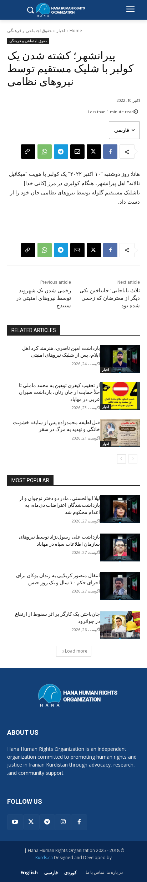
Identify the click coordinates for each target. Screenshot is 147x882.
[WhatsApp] (44, 151)
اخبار (60, 31)
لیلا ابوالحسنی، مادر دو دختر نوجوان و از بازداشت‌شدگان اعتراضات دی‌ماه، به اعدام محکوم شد (59, 505)
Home (76, 31)
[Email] (77, 151)
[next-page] (121, 459)
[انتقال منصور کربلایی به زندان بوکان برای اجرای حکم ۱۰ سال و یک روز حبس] (120, 586)
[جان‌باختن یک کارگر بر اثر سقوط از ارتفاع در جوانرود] (120, 625)
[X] (94, 151)
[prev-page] (132, 459)
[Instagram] (63, 822)
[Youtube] (15, 822)
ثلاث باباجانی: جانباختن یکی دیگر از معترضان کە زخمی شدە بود (110, 298)
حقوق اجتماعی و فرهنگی (29, 31)
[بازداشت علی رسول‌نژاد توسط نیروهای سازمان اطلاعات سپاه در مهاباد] (120, 547)
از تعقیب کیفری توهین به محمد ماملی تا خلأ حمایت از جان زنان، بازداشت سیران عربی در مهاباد (59, 392)
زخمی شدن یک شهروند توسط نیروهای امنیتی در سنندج (43, 298)
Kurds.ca (44, 857)
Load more (76, 651)
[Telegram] (61, 151)
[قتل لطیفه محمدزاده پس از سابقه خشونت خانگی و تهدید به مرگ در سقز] (120, 433)
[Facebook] (110, 151)
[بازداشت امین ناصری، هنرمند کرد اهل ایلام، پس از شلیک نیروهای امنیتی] (120, 359)
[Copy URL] (28, 151)
